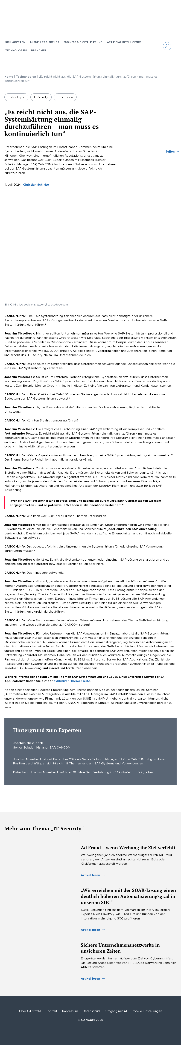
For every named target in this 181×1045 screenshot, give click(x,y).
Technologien (26, 76)
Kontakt (51, 1011)
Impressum (70, 1011)
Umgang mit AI (116, 1011)
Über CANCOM (30, 1011)
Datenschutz (92, 1011)
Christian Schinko (36, 184)
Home (8, 76)
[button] (167, 46)
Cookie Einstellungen (147, 1011)
